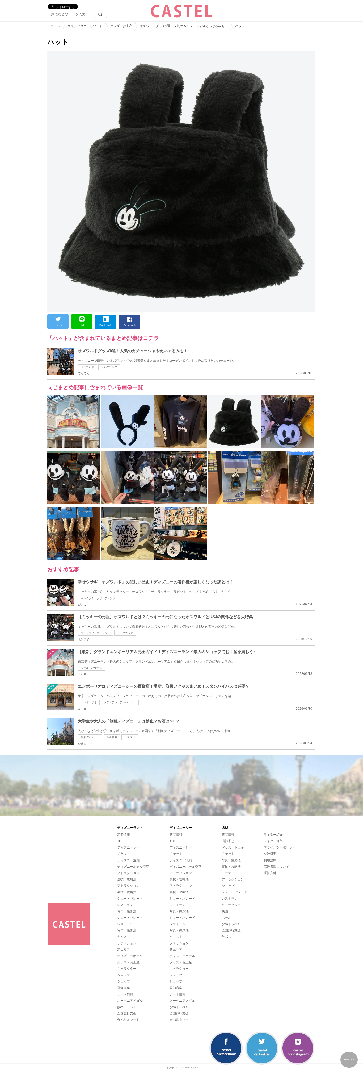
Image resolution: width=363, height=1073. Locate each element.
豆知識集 (123, 988)
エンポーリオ (89, 702)
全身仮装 (112, 737)
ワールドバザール (91, 667)
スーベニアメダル (130, 1001)
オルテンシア (109, 367)
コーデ (226, 873)
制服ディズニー (90, 737)
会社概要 (270, 854)
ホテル (226, 918)
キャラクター (126, 969)
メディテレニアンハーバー (120, 702)
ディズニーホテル (130, 956)
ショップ (123, 975)
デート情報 (125, 994)
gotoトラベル (126, 1007)
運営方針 (270, 873)
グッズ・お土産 (128, 962)
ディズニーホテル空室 (133, 866)
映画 (225, 911)
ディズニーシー (128, 847)
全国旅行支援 (126, 1013)
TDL (120, 841)
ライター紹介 (273, 835)
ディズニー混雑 (128, 860)
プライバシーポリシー (280, 847)
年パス (226, 937)
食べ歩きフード (128, 1020)
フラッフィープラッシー (95, 632)
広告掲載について (276, 866)
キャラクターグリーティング (98, 598)
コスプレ (129, 737)
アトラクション (128, 873)
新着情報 (123, 835)
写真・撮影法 (126, 911)
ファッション (126, 943)
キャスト (123, 937)
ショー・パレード (130, 898)
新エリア (123, 949)
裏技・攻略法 (126, 879)
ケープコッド (125, 632)
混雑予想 (228, 841)
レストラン (125, 905)
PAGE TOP (349, 1059)
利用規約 (270, 860)
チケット (123, 854)
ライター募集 (273, 841)
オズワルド (87, 367)
